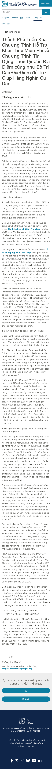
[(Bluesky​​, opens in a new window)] (28, 762)
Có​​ (26, 691)
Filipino (28, 18)
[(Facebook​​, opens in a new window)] (12, 761)
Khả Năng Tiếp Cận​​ (26, 746)
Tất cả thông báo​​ (13, 32)
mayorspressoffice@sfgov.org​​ (17, 669)
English (5, 18)
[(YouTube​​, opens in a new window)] (34, 761)
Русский (6, 24)
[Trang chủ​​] (19, 4)
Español (14, 18)
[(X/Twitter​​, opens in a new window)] (17, 761)
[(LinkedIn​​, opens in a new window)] (39, 761)
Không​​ (26, 699)
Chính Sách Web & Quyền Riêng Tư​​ (26, 743)
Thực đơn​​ (45, 3)
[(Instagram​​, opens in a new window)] (22, 761)
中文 (21, 18)
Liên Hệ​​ (11, 740)
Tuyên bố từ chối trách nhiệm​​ (30, 740)
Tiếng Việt (37, 18)
